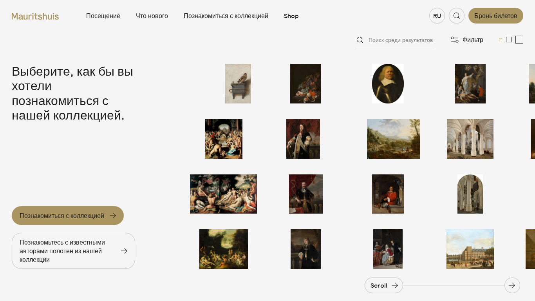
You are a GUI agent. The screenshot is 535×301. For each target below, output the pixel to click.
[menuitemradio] (500, 39)
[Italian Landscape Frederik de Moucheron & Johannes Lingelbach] (388, 139)
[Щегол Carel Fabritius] (223, 83)
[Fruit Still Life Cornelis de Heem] (306, 83)
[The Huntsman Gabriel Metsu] (388, 194)
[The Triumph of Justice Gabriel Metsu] (470, 83)
